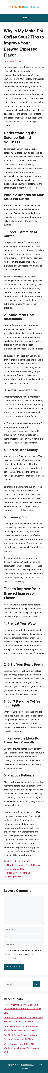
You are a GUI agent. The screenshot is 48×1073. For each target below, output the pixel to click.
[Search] (36, 984)
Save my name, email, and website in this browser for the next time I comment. (24, 954)
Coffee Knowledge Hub (18, 861)
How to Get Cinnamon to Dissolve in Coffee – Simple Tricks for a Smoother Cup (22, 1009)
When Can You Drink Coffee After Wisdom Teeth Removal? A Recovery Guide (21, 1048)
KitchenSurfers (27, 1064)
